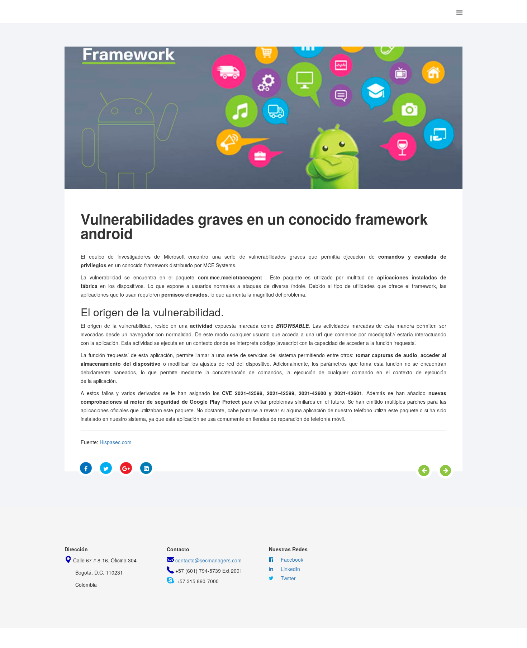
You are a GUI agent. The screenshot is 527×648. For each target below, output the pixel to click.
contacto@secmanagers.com (208, 560)
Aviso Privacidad (293, 638)
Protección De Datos (227, 638)
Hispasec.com (116, 442)
